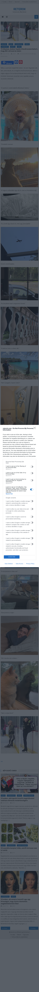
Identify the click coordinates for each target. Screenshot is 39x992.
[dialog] (19, 496)
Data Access (19, 563)
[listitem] (19, 462)
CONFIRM (11, 557)
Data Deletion (9, 563)
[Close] (35, 428)
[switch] (31, 467)
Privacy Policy (30, 563)
